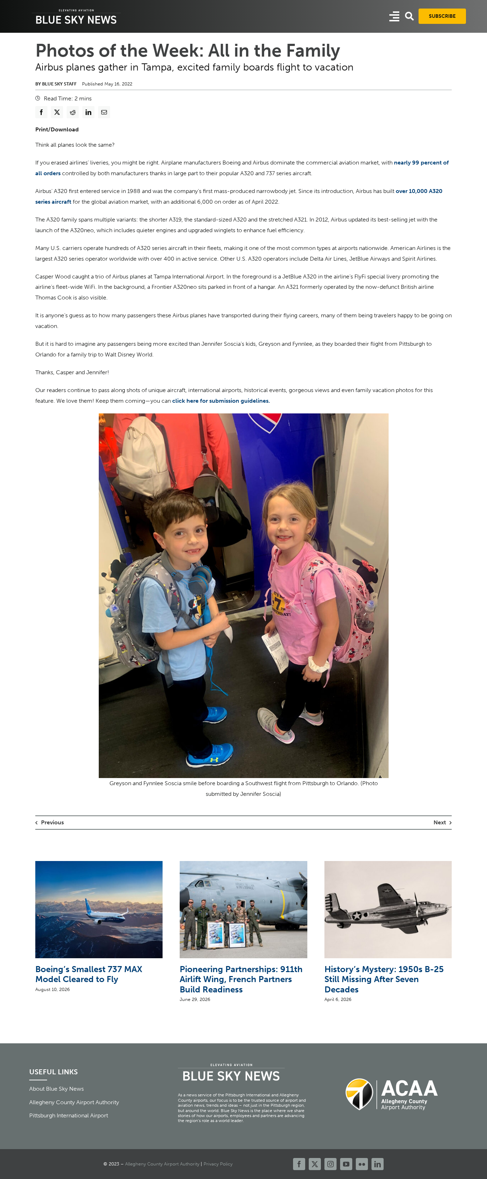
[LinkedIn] (88, 112)
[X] (57, 112)
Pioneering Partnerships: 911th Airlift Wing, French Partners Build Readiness (241, 979)
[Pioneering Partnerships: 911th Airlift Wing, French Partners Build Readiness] (243, 864)
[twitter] (315, 1164)
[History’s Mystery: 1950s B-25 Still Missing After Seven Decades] (388, 864)
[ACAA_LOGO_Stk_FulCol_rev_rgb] (392, 1074)
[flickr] (362, 1164)
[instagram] (330, 1164)
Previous (52, 822)
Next (440, 822)
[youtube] (346, 1164)
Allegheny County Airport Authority (162, 1164)
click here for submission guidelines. (221, 400)
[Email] (104, 112)
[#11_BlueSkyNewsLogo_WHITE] (76, 9)
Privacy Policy (218, 1164)
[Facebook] (41, 112)
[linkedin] (377, 1164)
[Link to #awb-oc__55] (394, 16)
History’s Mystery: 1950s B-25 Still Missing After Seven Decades (384, 979)
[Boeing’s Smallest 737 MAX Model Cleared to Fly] (99, 864)
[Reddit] (73, 112)
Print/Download (57, 129)
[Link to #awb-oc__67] (409, 16)
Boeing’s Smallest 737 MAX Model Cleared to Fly (88, 974)
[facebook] (299, 1164)
